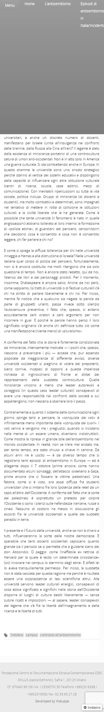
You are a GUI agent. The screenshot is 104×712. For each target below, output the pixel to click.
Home (30, 3)
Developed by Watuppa (52, 701)
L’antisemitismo (58, 3)
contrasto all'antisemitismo (60, 635)
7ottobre (16, 635)
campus (32, 635)
